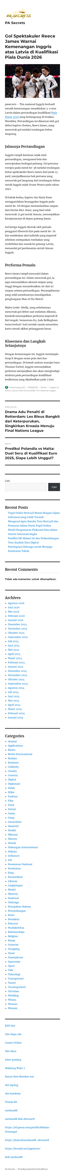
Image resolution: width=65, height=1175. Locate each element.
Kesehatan (14, 868)
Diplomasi (14, 783)
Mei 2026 (13, 611)
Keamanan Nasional (20, 864)
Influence (14, 855)
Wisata (12, 999)
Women (12, 1008)
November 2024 (17, 675)
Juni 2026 (14, 607)
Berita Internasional (20, 754)
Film (10, 800)
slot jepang (11, 1085)
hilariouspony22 (17, 387)
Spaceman (14, 961)
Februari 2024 (16, 713)
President (14, 919)
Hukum (12, 851)
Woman (12, 1003)
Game (11, 813)
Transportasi (15, 978)
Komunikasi (15, 876)
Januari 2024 (15, 717)
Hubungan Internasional (23, 847)
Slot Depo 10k (13, 1034)
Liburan (12, 881)
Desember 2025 (17, 624)
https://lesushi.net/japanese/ (22, 1148)
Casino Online (13, 1042)
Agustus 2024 (16, 687)
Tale (10, 970)
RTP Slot (10, 1025)
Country (13, 775)
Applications (15, 745)
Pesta (11, 915)
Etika (11, 792)
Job (10, 859)
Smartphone (15, 957)
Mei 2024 (13, 700)
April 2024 (14, 704)
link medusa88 (14, 1157)
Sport (11, 965)
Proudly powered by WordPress (33, 1169)
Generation (15, 821)
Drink (11, 787)
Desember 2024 (17, 670)
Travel (12, 982)
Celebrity (13, 766)
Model (12, 889)
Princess (13, 923)
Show (11, 953)
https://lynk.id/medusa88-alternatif (27, 1140)
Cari (7, 480)
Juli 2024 (13, 692)
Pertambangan (17, 910)
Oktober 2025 (16, 632)
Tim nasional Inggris (46, 390)
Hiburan (13, 834)
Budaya (12, 758)
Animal (12, 741)
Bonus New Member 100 (19, 1076)
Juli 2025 (13, 641)
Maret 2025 (15, 658)
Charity (12, 771)
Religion (13, 936)
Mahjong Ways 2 (15, 1068)
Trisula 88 (11, 1101)
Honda (12, 843)
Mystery (13, 893)
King (11, 872)
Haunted (13, 826)
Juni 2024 (14, 696)
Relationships (16, 931)
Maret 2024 (15, 709)
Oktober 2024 (16, 679)
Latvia (14, 390)
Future (12, 809)
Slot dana (10, 1051)
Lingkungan (15, 885)
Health (12, 830)
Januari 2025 (15, 666)
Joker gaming (13, 1059)
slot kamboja (13, 1093)
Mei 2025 (13, 649)
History (12, 838)
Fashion (13, 796)
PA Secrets (15, 23)
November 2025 (17, 628)
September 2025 (18, 637)
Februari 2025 (16, 662)
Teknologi (14, 974)
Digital (12, 779)
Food (11, 804)
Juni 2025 (14, 645)
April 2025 (14, 653)
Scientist (13, 944)
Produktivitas (16, 927)
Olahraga (13, 902)
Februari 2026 (16, 615)
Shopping (14, 948)
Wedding (13, 995)
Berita (44, 387)
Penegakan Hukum (19, 906)
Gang (11, 817)
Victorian (13, 991)
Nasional (13, 898)
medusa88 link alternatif (20, 1118)
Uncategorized (17, 987)
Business (13, 762)
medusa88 (11, 1110)
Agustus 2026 (16, 603)
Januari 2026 (15, 620)
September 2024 (18, 683)
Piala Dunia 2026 (26, 390)
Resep (11, 940)
